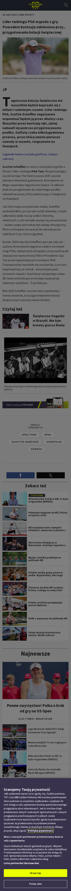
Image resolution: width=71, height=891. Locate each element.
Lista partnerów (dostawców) (21, 863)
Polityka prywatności (40, 830)
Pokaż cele (35, 883)
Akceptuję (35, 873)
